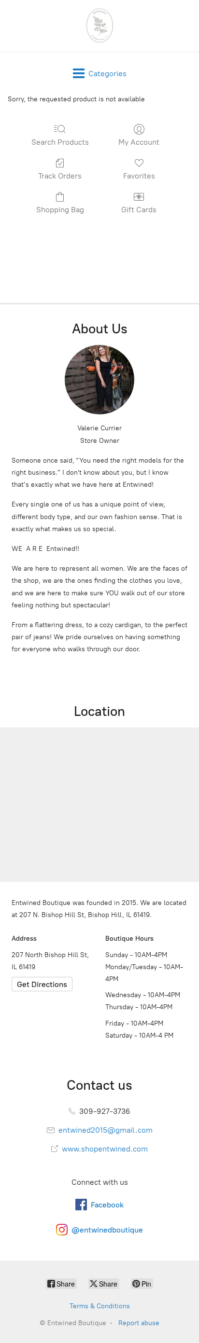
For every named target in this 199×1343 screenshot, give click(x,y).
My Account (138, 142)
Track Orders (60, 175)
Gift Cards (138, 209)
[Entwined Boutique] (99, 26)
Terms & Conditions (100, 1306)
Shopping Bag (60, 209)
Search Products (60, 142)
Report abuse (138, 1323)
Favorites (139, 175)
